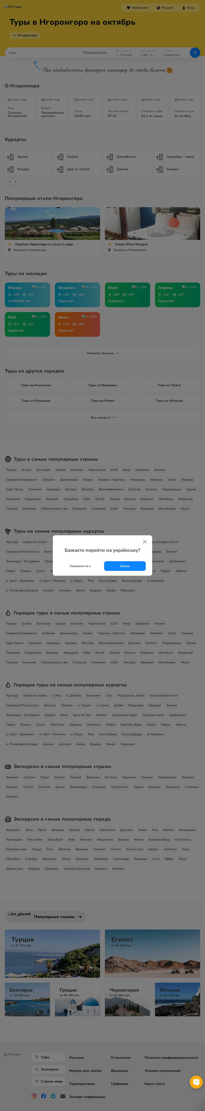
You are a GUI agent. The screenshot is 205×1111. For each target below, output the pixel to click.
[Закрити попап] (144, 542)
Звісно (125, 566)
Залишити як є (80, 566)
